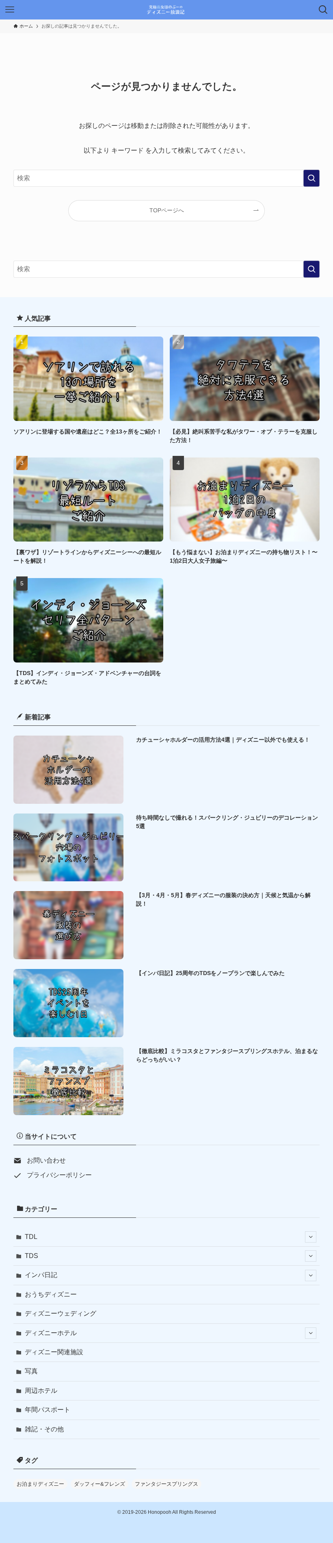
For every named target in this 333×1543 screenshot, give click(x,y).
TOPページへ (166, 210)
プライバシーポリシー (59, 1175)
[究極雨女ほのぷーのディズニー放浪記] (166, 9)
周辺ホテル (41, 1390)
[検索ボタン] (323, 9)
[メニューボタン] (9, 9)
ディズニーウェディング (60, 1313)
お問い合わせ (46, 1160)
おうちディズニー (51, 1294)
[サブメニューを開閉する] (310, 1237)
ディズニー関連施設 (54, 1352)
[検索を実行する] (311, 178)
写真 (31, 1371)
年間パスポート (47, 1409)
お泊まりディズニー (40, 1484)
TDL (31, 1236)
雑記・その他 (44, 1429)
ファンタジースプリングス (166, 1484)
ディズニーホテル (51, 1332)
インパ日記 (41, 1274)
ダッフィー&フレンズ (99, 1484)
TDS (31, 1255)
